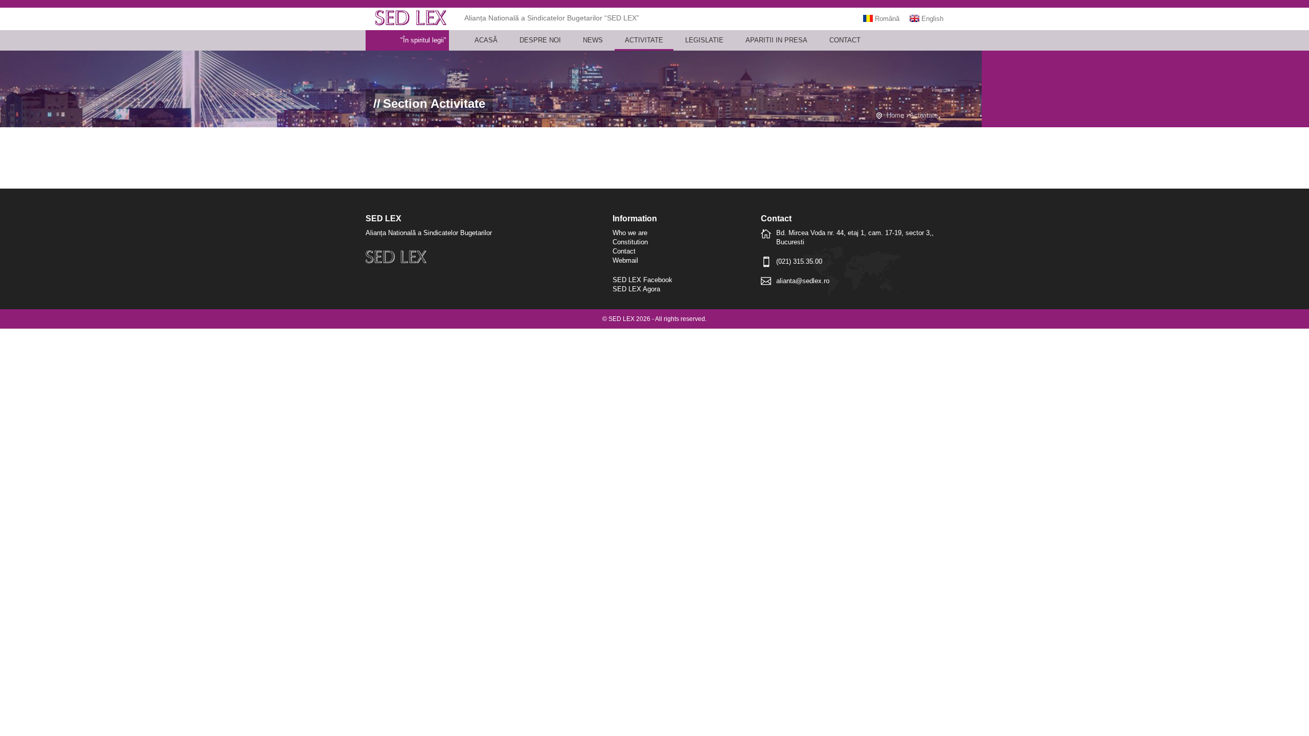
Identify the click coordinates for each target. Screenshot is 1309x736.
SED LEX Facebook (642, 280)
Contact (845, 40)
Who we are (630, 233)
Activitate (644, 40)
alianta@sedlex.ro (802, 281)
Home (895, 115)
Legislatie (704, 40)
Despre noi (540, 40)
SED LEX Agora (636, 289)
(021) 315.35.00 (799, 261)
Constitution (630, 242)
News (593, 40)
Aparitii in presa (776, 40)
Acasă (486, 40)
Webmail (625, 260)
